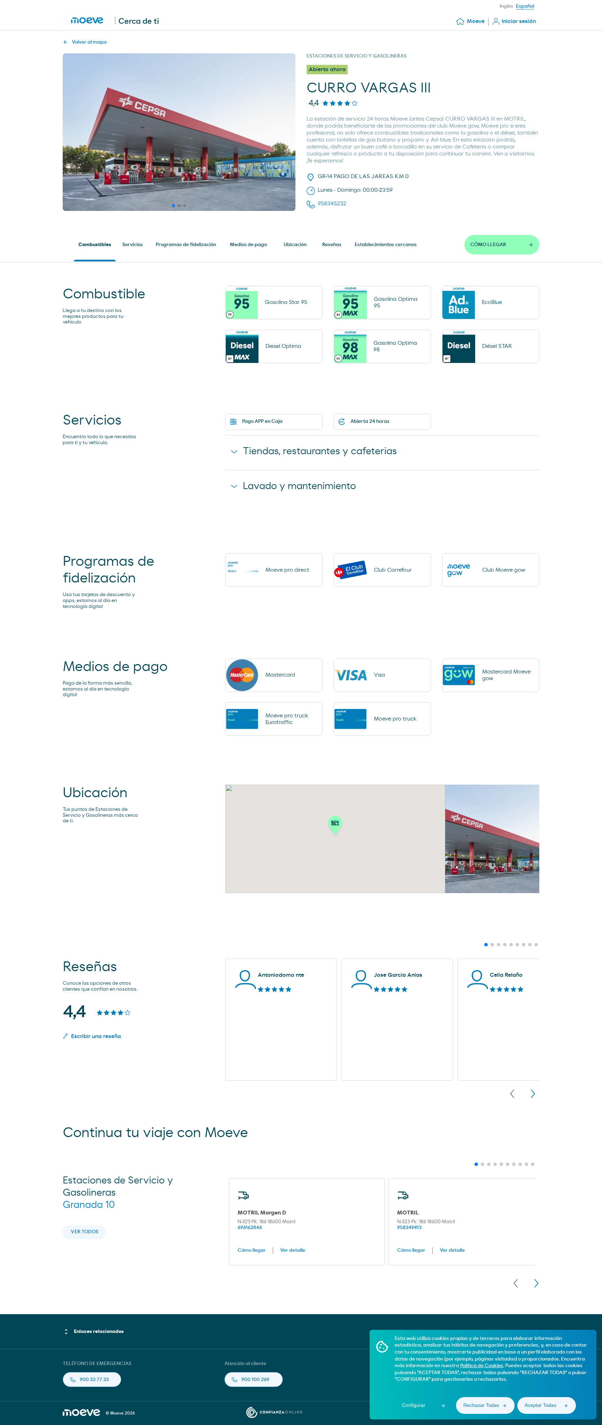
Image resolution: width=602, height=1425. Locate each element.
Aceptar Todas (540, 1405)
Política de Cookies (481, 1365)
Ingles (506, 6)
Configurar (413, 1405)
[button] (335, 827)
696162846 (250, 1227)
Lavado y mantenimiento (299, 486)
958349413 (409, 1227)
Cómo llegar (252, 1250)
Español (525, 6)
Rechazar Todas (481, 1405)
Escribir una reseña (96, 1036)
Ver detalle (292, 1250)
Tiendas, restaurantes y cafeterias (320, 451)
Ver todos (84, 1231)
